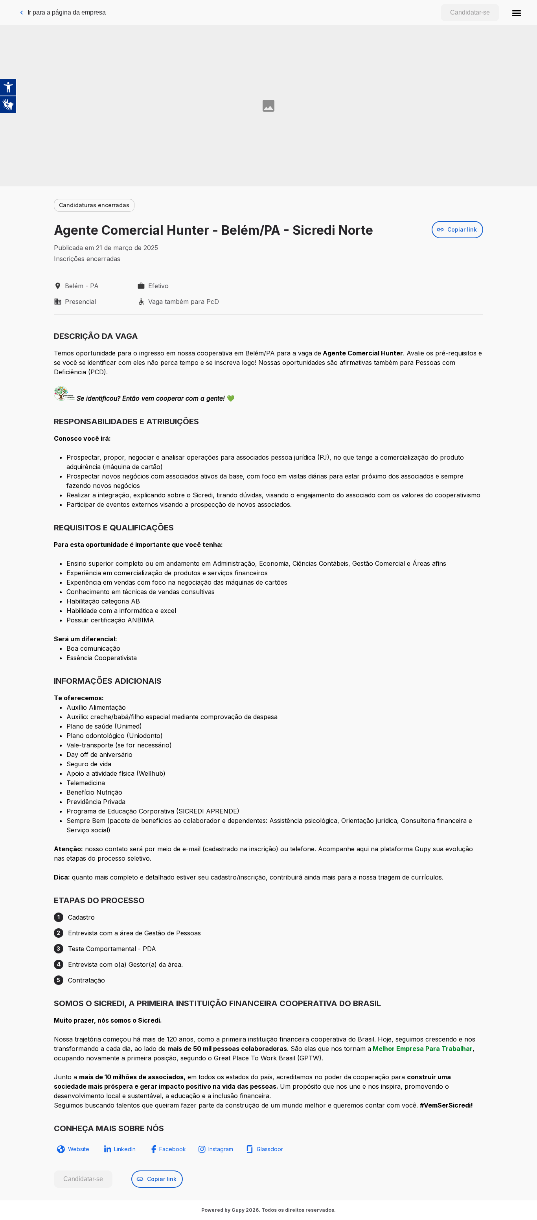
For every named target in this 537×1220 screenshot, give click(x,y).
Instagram (220, 1149)
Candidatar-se (470, 12)
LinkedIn (125, 1149)
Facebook (172, 1149)
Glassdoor (270, 1149)
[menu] (516, 12)
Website (78, 1149)
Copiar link (462, 229)
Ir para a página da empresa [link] (67, 12)
